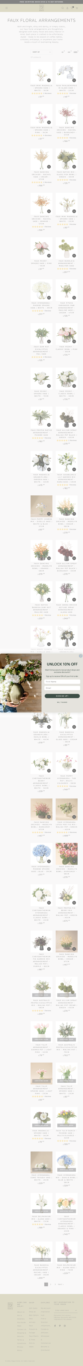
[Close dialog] (80, 656)
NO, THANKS (62, 702)
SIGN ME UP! (62, 696)
